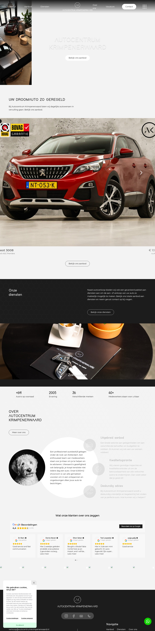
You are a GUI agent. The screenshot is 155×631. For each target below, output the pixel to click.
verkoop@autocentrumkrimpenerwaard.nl (29, 629)
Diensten (44, 6)
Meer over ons (19, 432)
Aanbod (28, 6)
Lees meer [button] (17, 554)
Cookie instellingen (12, 618)
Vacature (110, 6)
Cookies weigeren (27, 618)
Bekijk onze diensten (101, 312)
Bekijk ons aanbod (77, 58)
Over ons (95, 6)
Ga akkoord (20, 625)
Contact (129, 6)
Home (13, 6)
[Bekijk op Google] (15, 539)
